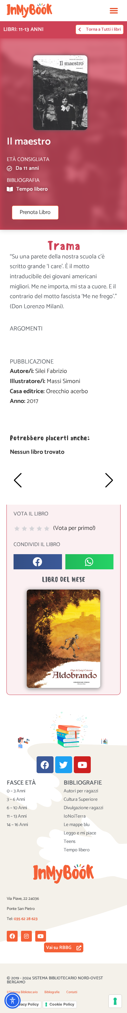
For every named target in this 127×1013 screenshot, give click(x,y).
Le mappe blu (76, 825)
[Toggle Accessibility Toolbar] (12, 1000)
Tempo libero (77, 850)
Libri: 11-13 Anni (23, 29)
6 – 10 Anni (17, 808)
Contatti (71, 992)
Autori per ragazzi (81, 791)
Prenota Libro (35, 212)
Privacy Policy (26, 1004)
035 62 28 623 (26, 919)
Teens (70, 842)
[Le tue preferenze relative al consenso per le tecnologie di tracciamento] (115, 1001)
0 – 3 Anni (16, 791)
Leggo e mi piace (80, 833)
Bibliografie (52, 992)
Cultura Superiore (81, 799)
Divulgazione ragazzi (83, 808)
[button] (113, 10)
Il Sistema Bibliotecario (22, 992)
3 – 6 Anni (16, 799)
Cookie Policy (61, 1004)
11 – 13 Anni (17, 816)
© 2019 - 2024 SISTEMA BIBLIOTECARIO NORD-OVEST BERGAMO (55, 980)
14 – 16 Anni (17, 825)
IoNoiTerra (75, 816)
